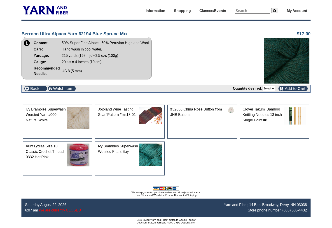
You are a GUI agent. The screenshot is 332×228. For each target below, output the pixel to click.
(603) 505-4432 (294, 210)
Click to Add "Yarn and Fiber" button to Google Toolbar (166, 219)
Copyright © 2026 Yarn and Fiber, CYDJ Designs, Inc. (166, 222)
